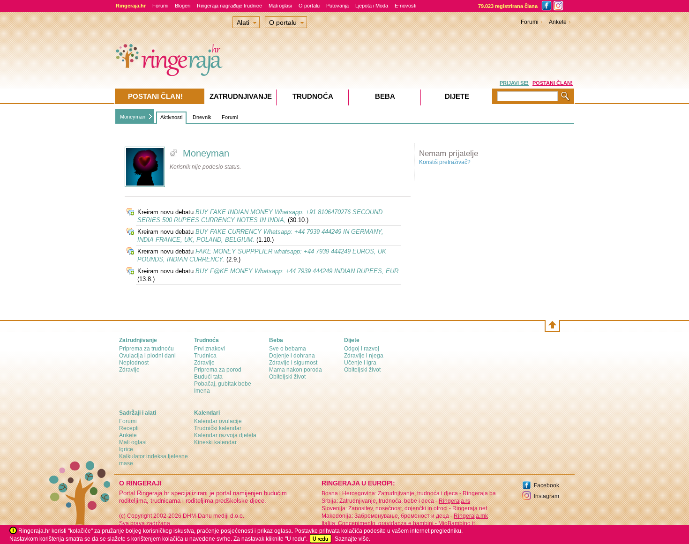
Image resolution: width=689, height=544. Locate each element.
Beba (385, 96)
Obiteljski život (287, 376)
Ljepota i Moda (371, 5)
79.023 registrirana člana (508, 6)
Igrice (126, 449)
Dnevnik (202, 117)
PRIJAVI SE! (514, 83)
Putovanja (337, 5)
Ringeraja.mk (471, 516)
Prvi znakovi (209, 348)
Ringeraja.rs (454, 501)
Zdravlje (129, 369)
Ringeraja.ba (479, 493)
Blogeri (182, 5)
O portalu (309, 5)
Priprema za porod (217, 369)
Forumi (160, 5)
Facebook (546, 485)
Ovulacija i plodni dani (147, 355)
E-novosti (405, 5)
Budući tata (208, 376)
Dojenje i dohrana (292, 355)
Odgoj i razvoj (361, 348)
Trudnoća (312, 96)
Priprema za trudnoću (146, 348)
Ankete (558, 22)
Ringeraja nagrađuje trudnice (229, 5)
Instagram (546, 496)
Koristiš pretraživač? (445, 162)
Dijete (457, 96)
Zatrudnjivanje (241, 96)
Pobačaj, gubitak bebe (222, 383)
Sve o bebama (287, 348)
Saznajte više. (352, 539)
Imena (202, 391)
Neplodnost (134, 362)
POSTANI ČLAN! (552, 83)
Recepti (129, 428)
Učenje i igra (360, 362)
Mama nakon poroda (295, 369)
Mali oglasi (280, 5)
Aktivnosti (171, 117)
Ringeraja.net (469, 508)
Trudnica (205, 355)
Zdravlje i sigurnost (293, 362)
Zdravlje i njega (363, 355)
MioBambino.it (456, 523)
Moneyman (132, 116)
